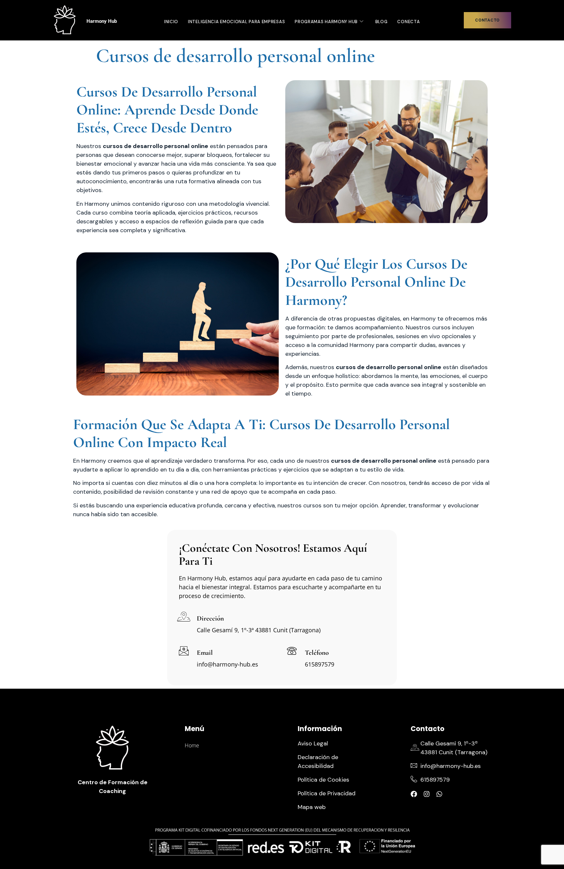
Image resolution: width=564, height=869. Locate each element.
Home (192, 745)
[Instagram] (426, 794)
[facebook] (414, 794)
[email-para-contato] (184, 651)
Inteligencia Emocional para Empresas (236, 21)
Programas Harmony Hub (326, 21)
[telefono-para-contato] (292, 651)
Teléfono (317, 653)
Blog (381, 21)
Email (205, 653)
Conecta (408, 21)
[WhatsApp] (439, 794)
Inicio (171, 21)
